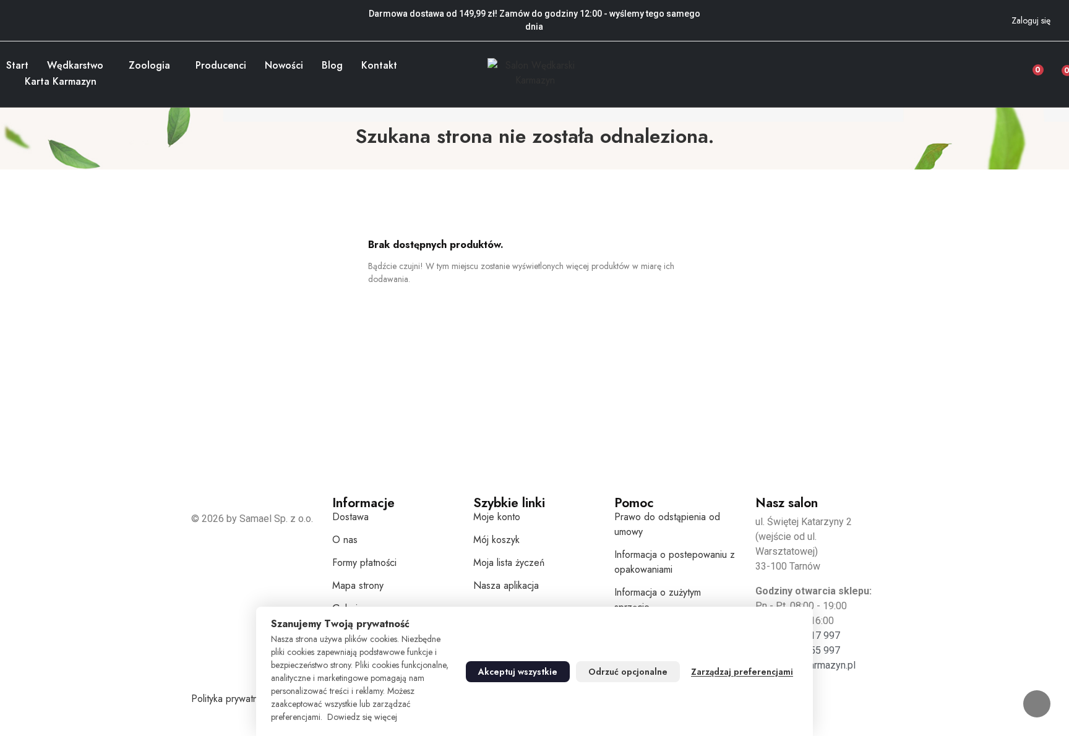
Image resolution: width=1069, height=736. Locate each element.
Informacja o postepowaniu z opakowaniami (674, 561)
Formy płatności (364, 562)
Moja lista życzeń (508, 562)
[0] (1057, 66)
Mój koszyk (496, 540)
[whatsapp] (60, 12)
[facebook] (10, 12)
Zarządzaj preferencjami (742, 671)
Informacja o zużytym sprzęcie (657, 599)
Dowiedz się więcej (362, 717)
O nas (345, 540)
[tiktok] (43, 12)
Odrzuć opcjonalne (628, 671)
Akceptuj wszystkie (517, 671)
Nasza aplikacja (506, 585)
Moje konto (496, 517)
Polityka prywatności (232, 698)
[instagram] (26, 12)
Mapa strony (358, 585)
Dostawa (350, 517)
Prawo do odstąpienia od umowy (667, 524)
